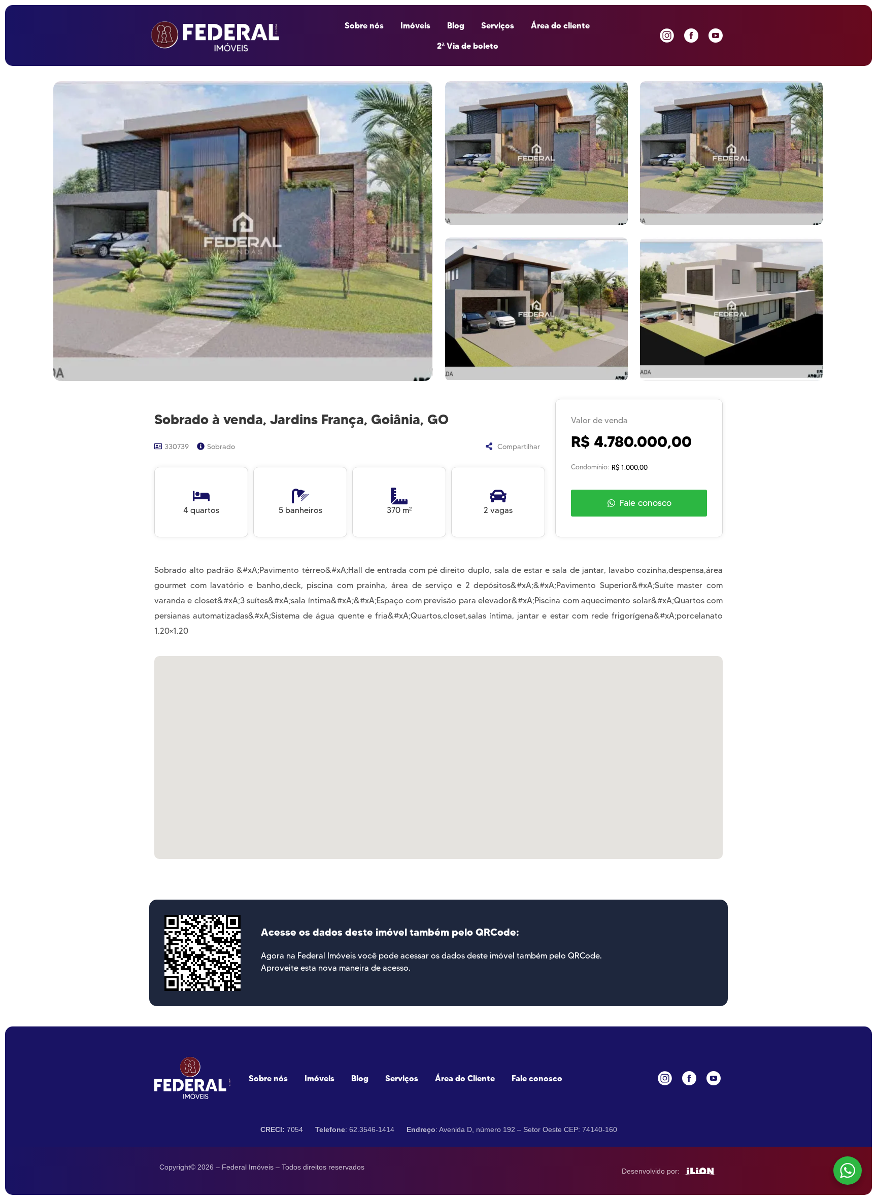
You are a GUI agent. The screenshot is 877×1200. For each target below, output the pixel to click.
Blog (455, 25)
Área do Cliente (465, 1078)
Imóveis (415, 25)
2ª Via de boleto (467, 46)
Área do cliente (560, 25)
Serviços (497, 25)
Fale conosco (537, 1078)
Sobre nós (364, 25)
